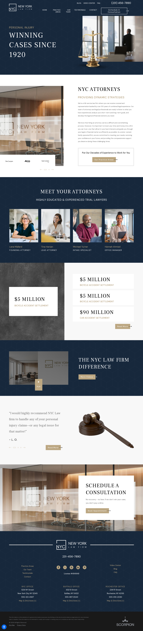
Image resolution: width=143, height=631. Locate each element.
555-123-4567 (27, 597)
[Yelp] (71, 567)
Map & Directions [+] (27, 601)
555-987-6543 (71, 597)
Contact (27, 577)
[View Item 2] (18, 447)
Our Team (28, 569)
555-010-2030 (115, 597)
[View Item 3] (20, 447)
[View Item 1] (45, 169)
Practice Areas (27, 566)
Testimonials (27, 573)
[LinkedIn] (78, 567)
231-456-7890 (71, 556)
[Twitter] (65, 567)
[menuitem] (44, 11)
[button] (4, 626)
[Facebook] (58, 567)
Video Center (89, 3)
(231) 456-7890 (121, 3)
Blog (79, 3)
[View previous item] (41, 169)
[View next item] (52, 169)
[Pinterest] (84, 567)
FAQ (98, 3)
